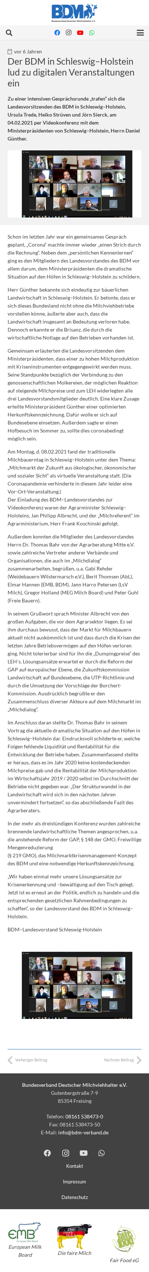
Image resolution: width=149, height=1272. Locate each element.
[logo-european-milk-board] (25, 1232)
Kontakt (74, 1166)
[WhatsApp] (92, 32)
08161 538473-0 (84, 1116)
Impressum (74, 1181)
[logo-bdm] (74, 13)
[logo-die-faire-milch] (74, 1236)
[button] (9, 32)
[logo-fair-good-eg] (124, 1239)
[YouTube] (80, 32)
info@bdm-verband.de (83, 1132)
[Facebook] (57, 32)
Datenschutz (74, 1197)
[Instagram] (68, 32)
